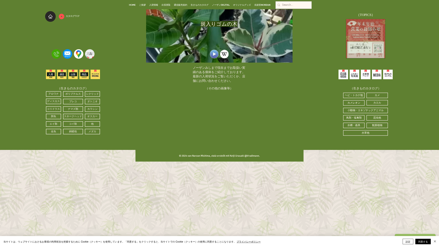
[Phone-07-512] (56, 54)
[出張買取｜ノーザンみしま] (73, 74)
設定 (408, 241)
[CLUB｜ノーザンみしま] (343, 74)
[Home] (50, 16)
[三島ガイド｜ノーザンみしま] (89, 54)
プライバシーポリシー (249, 241)
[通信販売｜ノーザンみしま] (62, 74)
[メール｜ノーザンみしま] (67, 54)
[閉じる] (435, 241)
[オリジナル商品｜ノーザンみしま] (95, 74)
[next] (239, 119)
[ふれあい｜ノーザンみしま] (354, 74)
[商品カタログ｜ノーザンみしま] (84, 74)
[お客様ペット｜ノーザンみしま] (365, 74)
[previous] (199, 119)
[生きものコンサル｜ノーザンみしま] (388, 74)
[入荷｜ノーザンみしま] (50, 74)
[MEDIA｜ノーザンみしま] (377, 74)
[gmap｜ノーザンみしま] (78, 54)
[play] (238, 141)
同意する (423, 241)
